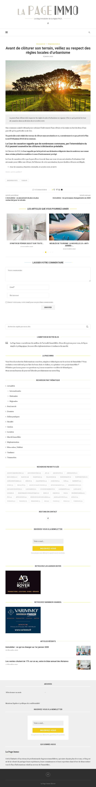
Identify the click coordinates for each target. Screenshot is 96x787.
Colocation (51, 477)
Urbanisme (35, 501)
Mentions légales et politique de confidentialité (23, 703)
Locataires (31, 489)
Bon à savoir (11, 406)
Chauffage (37, 477)
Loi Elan (77, 489)
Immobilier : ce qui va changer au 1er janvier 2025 (27, 647)
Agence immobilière (15, 473)
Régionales (14, 401)
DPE (65, 481)
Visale (66, 501)
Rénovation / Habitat (15, 447)
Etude (10, 485)
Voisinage (77, 501)
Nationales (14, 396)
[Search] (89, 32)
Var (46, 501)
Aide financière (34, 473)
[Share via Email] (62, 190)
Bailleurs (12, 477)
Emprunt (76, 481)
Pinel (46, 493)
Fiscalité (10, 422)
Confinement (65, 477)
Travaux (23, 501)
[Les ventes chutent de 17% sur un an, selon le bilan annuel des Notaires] (83, 664)
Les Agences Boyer (14, 489)
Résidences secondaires (40, 497)
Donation (55, 481)
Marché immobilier (14, 437)
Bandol (25, 477)
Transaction (11, 457)
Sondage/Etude (60, 497)
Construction (81, 477)
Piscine (56, 493)
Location (10, 432)
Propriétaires (78, 493)
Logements (64, 489)
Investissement (57, 485)
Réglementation (13, 442)
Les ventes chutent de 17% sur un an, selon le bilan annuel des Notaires (37, 661)
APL (47, 473)
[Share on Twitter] (59, 190)
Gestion (10, 427)
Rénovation (21, 497)
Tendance (10, 452)
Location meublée (47, 489)
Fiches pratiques (13, 417)
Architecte (58, 473)
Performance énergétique (28, 493)
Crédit (28, 481)
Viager (56, 501)
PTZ (9, 497)
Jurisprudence (12, 180)
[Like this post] (54, 190)
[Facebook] (48, 518)
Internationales (15, 391)
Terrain (24, 180)
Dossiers (10, 411)
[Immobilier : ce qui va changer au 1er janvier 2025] (83, 650)
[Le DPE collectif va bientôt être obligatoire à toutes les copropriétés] (27, 227)
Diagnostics (41, 481)
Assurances (72, 473)
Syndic (74, 497)
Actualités (11, 386)
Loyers (10, 493)
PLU (65, 493)
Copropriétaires (14, 481)
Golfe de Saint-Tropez (38, 485)
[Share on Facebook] (56, 190)
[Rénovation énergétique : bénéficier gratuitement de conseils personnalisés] (69, 227)
